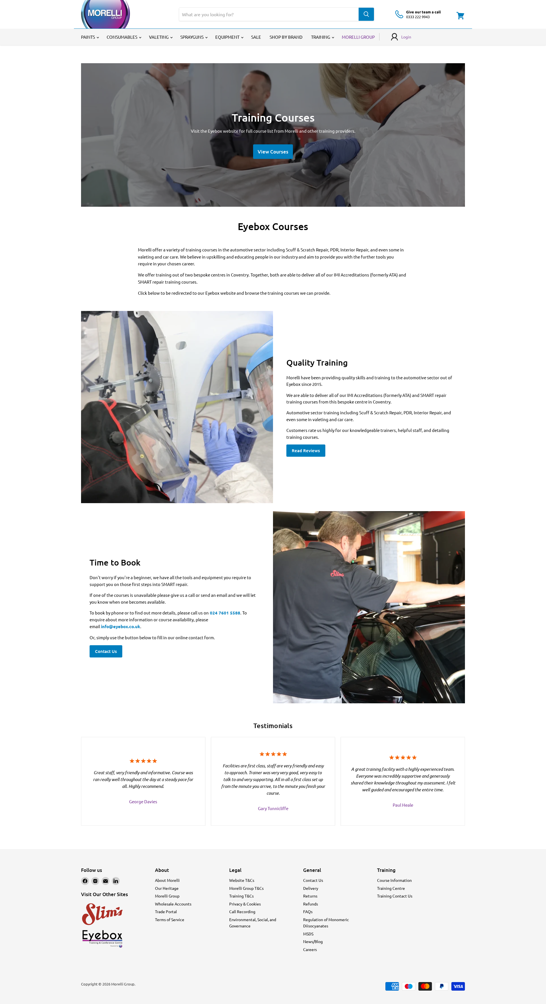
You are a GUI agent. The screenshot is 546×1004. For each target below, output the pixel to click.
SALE (256, 37)
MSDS (308, 933)
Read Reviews (306, 450)
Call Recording (242, 911)
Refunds (310, 903)
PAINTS (88, 37)
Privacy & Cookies (245, 903)
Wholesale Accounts (173, 903)
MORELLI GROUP (358, 37)
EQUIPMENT (227, 37)
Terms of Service (169, 919)
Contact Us (106, 651)
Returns (310, 895)
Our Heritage (167, 888)
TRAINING (321, 37)
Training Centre (391, 888)
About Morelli (167, 880)
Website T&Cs (241, 880)
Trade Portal (166, 911)
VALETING (159, 37)
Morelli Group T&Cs (246, 888)
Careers (310, 949)
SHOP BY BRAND (286, 37)
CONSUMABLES (122, 37)
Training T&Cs (241, 895)
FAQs (308, 911)
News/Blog (313, 941)
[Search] (366, 14)
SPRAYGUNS (192, 37)
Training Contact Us (394, 895)
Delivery (310, 888)
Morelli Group (167, 895)
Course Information (394, 880)
